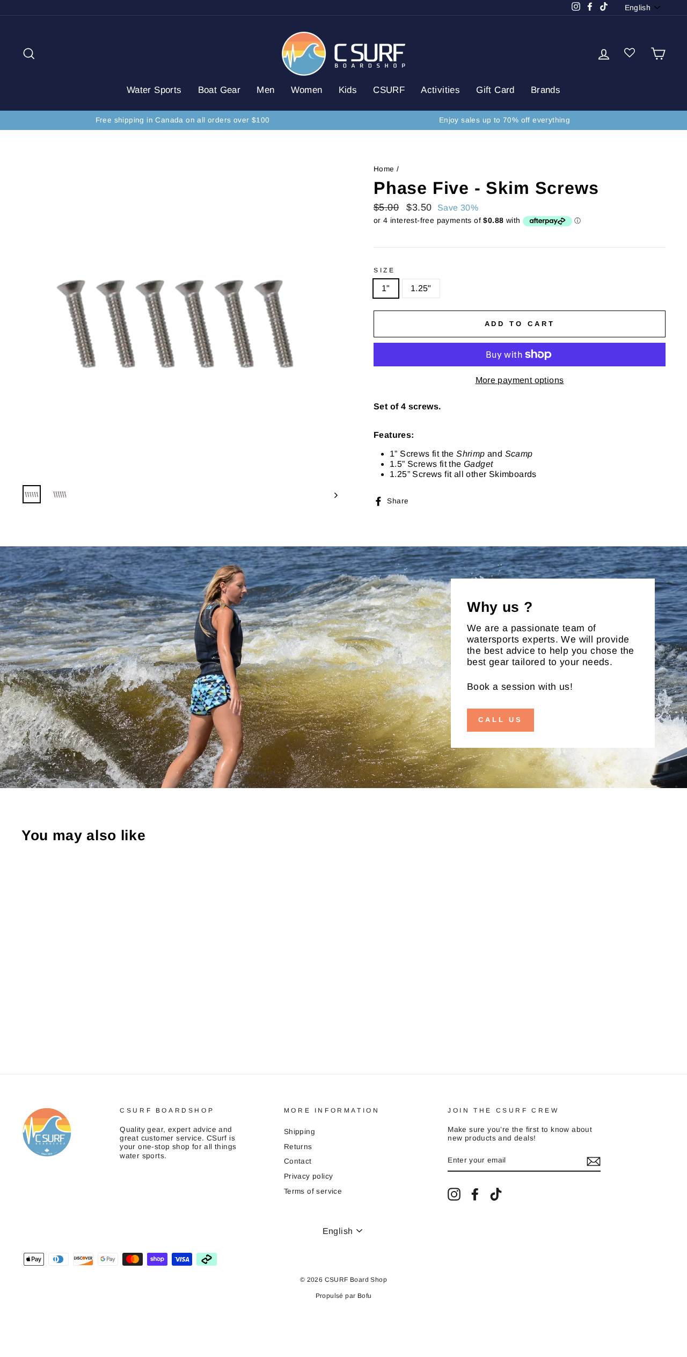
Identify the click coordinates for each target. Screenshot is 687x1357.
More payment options (520, 380)
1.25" (421, 288)
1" (386, 288)
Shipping (299, 1132)
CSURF (389, 90)
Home (384, 169)
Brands (545, 90)
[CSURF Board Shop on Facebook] (475, 1194)
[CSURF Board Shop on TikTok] (495, 1194)
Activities (440, 90)
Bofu (364, 1296)
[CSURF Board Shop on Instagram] (454, 1194)
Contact (298, 1161)
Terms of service (313, 1191)
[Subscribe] (594, 1161)
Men (265, 90)
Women (307, 90)
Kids (348, 90)
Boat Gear (219, 90)
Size (384, 270)
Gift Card (495, 90)
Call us (500, 720)
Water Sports (154, 90)
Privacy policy (308, 1176)
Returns (298, 1147)
